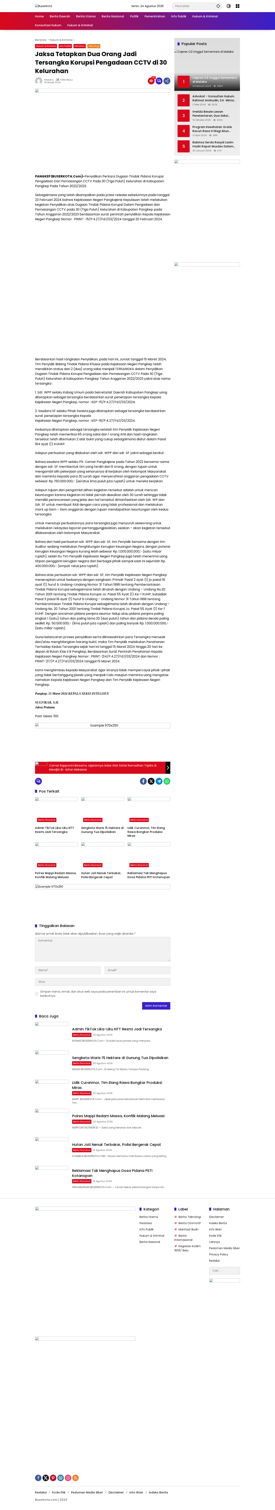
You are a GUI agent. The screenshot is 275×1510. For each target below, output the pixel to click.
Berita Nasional (46, 819)
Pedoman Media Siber (224, 1248)
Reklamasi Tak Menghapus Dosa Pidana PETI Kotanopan (148, 875)
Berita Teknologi (190, 1217)
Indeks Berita (218, 1223)
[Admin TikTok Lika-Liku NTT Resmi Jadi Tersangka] (56, 810)
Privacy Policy (218, 1254)
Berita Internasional (183, 1238)
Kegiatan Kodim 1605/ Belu (187, 1248)
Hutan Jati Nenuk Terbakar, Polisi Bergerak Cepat (101, 875)
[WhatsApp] (166, 781)
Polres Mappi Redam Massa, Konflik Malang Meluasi (55, 875)
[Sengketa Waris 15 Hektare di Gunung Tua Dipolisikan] (102, 810)
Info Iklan (215, 1229)
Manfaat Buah (188, 1229)
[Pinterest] (53, 1478)
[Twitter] (151, 781)
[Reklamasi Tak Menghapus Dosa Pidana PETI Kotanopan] (148, 855)
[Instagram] (68, 1478)
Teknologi (93, 46)
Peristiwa (79, 46)
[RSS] (75, 1478)
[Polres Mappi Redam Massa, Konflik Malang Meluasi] (56, 855)
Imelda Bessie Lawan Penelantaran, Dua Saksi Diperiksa (210, 113)
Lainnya (214, 1242)
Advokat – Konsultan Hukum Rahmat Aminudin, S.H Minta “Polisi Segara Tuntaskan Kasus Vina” (213, 98)
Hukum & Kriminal (46, 46)
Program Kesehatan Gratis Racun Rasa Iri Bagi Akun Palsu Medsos (212, 129)
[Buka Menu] (237, 6)
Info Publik (65, 46)
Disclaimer (216, 1217)
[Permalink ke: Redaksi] (39, 81)
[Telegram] (159, 781)
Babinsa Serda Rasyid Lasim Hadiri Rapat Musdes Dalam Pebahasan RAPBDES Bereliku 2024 (213, 144)
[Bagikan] (166, 81)
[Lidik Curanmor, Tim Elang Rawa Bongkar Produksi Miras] (148, 810)
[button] (218, 6)
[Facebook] (143, 781)
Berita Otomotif (190, 1223)
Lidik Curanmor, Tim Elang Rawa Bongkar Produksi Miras (146, 832)
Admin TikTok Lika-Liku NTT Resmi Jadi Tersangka (54, 830)
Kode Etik (215, 1236)
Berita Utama (149, 1217)
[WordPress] (60, 1478)
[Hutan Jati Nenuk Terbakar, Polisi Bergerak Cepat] (102, 855)
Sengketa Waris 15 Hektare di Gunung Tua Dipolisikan (102, 830)
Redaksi (49, 80)
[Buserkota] (43, 6)
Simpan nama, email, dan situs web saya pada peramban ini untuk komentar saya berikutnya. (98, 994)
